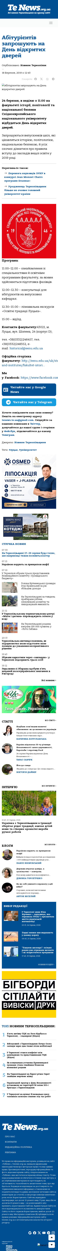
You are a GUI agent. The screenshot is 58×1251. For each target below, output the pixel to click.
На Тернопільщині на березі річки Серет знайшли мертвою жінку (28, 1075)
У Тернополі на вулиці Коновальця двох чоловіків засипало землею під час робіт (29, 1095)
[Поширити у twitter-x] (41, 79)
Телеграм (8, 435)
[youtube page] (43, 1233)
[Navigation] (51, 23)
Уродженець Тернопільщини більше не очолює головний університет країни (25, 190)
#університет (28, 450)
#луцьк (13, 450)
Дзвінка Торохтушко (29, 878)
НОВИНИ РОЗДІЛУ (46, 965)
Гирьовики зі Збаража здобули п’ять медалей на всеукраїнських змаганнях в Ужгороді (26, 671)
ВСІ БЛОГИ (50, 845)
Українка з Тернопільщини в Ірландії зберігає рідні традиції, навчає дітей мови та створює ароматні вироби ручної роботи (27, 828)
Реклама (10, 1152)
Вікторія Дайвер (26, 772)
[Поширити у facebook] (35, 79)
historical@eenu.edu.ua (26, 348)
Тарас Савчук (24, 760)
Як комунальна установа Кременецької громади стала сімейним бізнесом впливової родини (27, 1065)
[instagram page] (53, 1233)
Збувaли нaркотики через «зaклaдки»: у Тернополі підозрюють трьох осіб (26, 658)
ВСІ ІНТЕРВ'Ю (49, 786)
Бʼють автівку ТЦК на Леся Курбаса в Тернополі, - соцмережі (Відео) (26, 1034)
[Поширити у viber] (47, 79)
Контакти (11, 1142)
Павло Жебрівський (28, 863)
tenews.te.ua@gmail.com (17, 420)
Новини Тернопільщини (30, 442)
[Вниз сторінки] (51, 1245)
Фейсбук (9, 431)
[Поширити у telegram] (53, 79)
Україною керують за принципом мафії (25, 564)
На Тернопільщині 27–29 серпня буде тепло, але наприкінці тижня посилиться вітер (28, 554)
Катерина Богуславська (31, 739)
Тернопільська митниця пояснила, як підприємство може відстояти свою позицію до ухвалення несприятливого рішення (25, 645)
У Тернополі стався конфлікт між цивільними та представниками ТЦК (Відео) (27, 1055)
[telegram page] (48, 1233)
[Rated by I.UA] (47, 1245)
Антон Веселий (25, 896)
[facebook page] (34, 1233)
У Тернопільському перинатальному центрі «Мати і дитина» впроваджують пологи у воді (28, 616)
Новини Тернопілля (33, 65)
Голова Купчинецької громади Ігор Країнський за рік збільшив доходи (38, 586)
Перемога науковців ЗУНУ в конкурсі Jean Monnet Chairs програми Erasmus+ (24, 177)
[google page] (30, 1233)
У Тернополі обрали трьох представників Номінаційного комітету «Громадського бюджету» (25, 576)
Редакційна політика (18, 1147)
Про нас (10, 1136)
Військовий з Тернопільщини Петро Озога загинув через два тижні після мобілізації (29, 1045)
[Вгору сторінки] (51, 1237)
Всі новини (48, 680)
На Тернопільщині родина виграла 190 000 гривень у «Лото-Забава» (36, 626)
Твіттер (35, 423)
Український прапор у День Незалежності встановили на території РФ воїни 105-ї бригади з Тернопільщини (29, 1085)
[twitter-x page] (39, 1233)
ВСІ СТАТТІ (50, 720)
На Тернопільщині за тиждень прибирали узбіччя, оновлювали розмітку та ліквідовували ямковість (38, 600)
